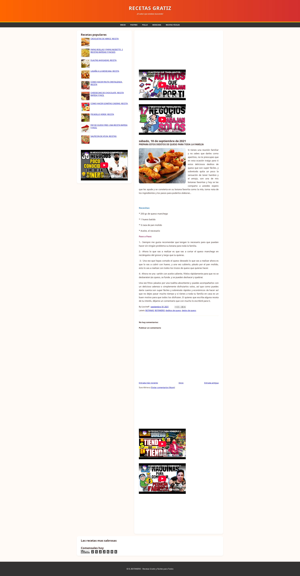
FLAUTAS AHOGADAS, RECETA (103, 60)
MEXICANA (156, 25)
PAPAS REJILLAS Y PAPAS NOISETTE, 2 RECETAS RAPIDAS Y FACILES (107, 50)
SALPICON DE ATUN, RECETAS (103, 136)
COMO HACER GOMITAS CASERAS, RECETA (109, 103)
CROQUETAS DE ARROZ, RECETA (105, 38)
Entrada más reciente (148, 383)
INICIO (123, 25)
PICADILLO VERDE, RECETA (102, 114)
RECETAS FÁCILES (173, 25)
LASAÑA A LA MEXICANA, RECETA (105, 71)
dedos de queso (189, 310)
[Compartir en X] (180, 307)
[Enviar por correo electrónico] (176, 307)
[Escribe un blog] (178, 307)
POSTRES (133, 25)
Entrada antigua (211, 383)
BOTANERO (160, 310)
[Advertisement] (179, 49)
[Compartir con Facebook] (182, 307)
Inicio (181, 383)
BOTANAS (149, 310)
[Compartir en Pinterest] (185, 307)
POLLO (145, 25)
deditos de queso (173, 310)
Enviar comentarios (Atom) (163, 387)
